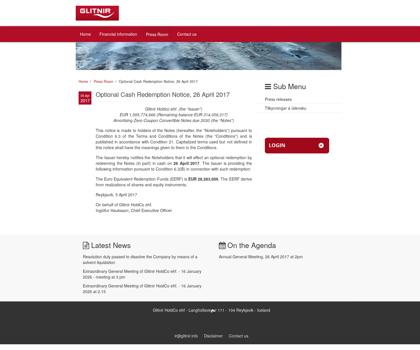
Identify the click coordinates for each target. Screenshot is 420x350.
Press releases (278, 99)
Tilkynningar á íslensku (285, 108)
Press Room (157, 34)
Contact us (187, 34)
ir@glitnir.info (186, 336)
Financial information (118, 34)
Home (85, 34)
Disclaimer (213, 336)
